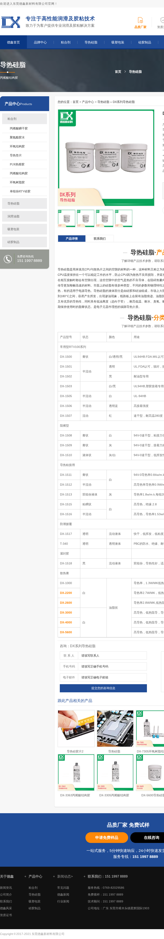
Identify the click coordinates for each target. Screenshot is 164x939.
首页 (118, 71)
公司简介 (6, 894)
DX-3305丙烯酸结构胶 (114, 795)
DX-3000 (66, 612)
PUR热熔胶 (17, 164)
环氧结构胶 (17, 146)
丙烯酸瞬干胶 (19, 128)
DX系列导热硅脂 (124, 102)
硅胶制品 (144, 42)
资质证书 (6, 915)
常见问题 (63, 887)
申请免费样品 (106, 837)
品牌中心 (40, 42)
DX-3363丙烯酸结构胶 (75, 795)
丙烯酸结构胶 (19, 173)
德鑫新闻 (63, 894)
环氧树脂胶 (17, 182)
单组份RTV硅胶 (20, 191)
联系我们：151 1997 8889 (108, 876)
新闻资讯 (6, 887)
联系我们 (6, 901)
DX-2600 (66, 602)
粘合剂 (65, 42)
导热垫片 (16, 155)
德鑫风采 (6, 908)
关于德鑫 (7, 876)
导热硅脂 (91, 42)
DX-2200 (66, 593)
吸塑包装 (117, 42)
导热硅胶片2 (75, 751)
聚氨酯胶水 (17, 137)
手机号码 (69, 666)
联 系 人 (69, 655)
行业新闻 (63, 901)
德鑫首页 (13, 42)
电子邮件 (69, 677)
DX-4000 (66, 622)
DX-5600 (66, 632)
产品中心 (12, 104)
